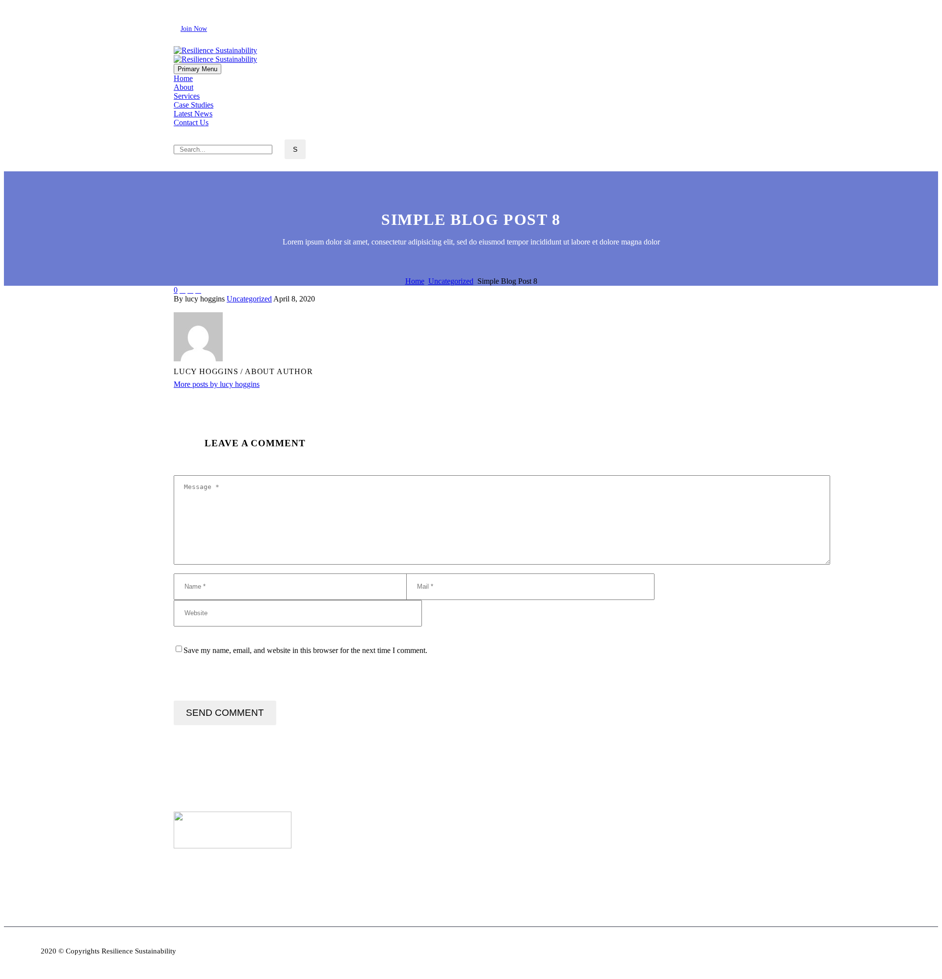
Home (183, 78)
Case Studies (193, 105)
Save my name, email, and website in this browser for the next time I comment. (305, 650)
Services (187, 96)
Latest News (193, 113)
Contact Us (191, 122)
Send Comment (225, 712)
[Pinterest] (209, 307)
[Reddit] (254, 307)
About (183, 87)
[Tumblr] (224, 307)
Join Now (194, 28)
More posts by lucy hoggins (217, 384)
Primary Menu (197, 69)
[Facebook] (180, 8)
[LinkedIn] (193, 8)
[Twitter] (205, 8)
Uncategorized (249, 299)
